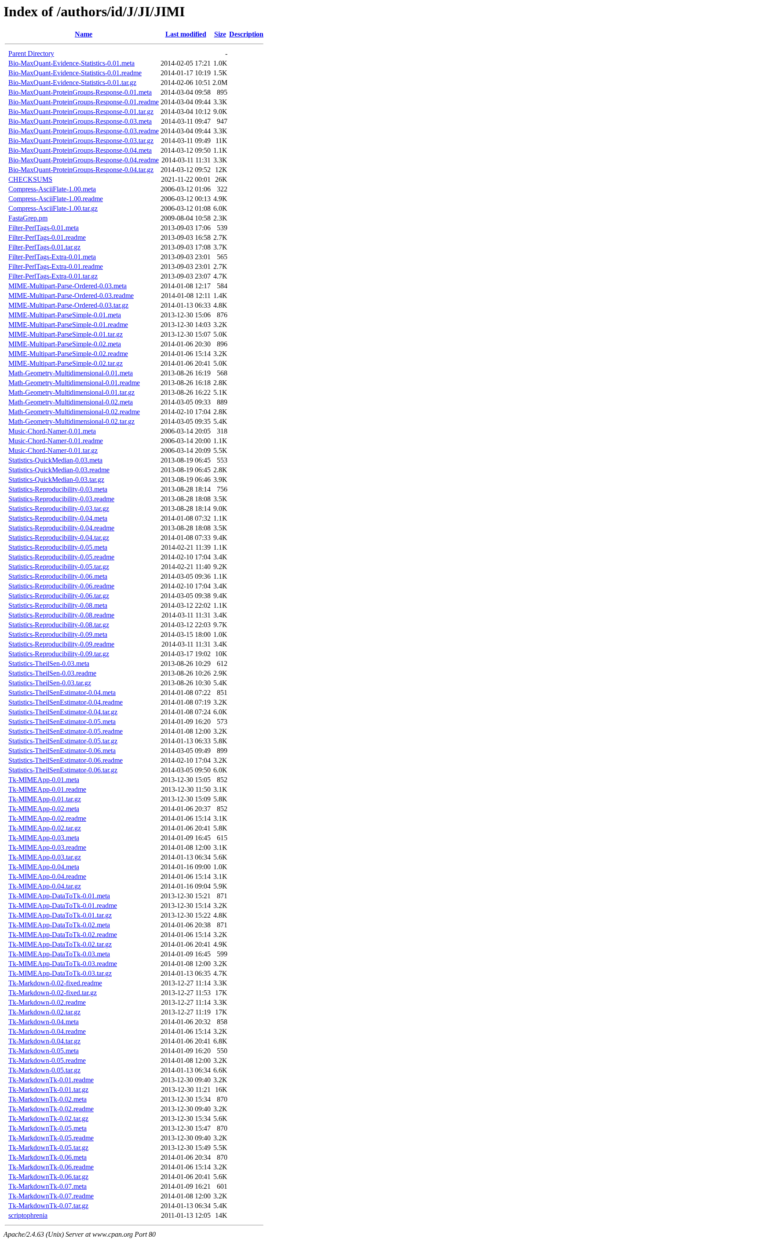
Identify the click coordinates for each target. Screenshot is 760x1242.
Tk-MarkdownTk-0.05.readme (51, 1138)
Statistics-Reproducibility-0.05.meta (57, 547)
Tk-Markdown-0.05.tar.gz (44, 1070)
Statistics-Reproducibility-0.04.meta (57, 518)
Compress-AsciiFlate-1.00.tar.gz (53, 208)
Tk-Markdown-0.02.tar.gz (44, 1012)
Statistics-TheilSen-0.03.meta (48, 663)
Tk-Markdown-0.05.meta (43, 1051)
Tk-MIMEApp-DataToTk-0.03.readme (62, 963)
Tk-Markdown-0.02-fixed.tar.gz (52, 992)
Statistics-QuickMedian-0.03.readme (59, 470)
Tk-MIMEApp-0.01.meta (43, 779)
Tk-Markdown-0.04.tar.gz (44, 1041)
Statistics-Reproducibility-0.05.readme (61, 557)
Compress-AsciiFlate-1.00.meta (52, 189)
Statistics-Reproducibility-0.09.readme (61, 644)
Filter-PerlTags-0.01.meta (43, 227)
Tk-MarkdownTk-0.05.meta (47, 1128)
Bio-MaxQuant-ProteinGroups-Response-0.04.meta (80, 150)
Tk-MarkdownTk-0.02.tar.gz (48, 1118)
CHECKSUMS (30, 179)
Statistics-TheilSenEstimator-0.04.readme (65, 702)
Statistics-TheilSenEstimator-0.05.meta (62, 721)
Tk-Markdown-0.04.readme (47, 1031)
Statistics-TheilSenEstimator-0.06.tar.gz (62, 770)
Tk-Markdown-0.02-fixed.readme (55, 983)
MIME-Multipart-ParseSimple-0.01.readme (68, 324)
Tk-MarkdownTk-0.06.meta (47, 1157)
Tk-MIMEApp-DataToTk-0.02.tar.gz (60, 944)
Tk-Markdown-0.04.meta (43, 1021)
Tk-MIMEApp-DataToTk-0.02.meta (59, 925)
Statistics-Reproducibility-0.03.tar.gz (58, 508)
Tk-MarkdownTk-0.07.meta (47, 1186)
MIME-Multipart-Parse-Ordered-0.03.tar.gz (68, 305)
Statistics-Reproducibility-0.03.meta (57, 489)
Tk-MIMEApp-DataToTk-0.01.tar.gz (60, 915)
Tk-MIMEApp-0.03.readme (47, 847)
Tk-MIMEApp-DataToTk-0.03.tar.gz (60, 973)
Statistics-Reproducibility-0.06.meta (57, 576)
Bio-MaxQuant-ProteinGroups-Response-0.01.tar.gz (80, 111)
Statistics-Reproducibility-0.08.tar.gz (58, 624)
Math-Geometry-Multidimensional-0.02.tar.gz (71, 421)
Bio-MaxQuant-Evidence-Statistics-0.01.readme (75, 73)
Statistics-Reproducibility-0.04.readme (61, 528)
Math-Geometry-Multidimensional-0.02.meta (70, 402)
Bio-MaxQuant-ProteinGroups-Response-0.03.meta (80, 121)
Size (220, 34)
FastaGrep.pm (28, 218)
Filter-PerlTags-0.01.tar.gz (44, 247)
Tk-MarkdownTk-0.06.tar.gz (48, 1176)
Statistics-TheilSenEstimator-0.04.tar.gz (62, 712)
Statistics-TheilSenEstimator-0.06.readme (65, 760)
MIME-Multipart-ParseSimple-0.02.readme (68, 353)
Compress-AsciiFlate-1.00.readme (55, 198)
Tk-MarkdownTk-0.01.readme (51, 1080)
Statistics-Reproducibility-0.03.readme (61, 499)
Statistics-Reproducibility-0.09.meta (57, 634)
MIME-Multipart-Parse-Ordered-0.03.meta (67, 286)
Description (246, 34)
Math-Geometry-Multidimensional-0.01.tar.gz (71, 392)
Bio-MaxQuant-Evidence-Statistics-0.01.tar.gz (72, 82)
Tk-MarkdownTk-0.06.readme (51, 1167)
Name (83, 34)
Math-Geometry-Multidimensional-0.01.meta (70, 373)
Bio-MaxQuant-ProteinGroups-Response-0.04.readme (83, 160)
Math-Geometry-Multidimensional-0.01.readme (74, 382)
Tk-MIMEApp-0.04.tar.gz (44, 886)
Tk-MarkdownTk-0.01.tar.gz (48, 1089)
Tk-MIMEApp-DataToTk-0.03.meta (59, 954)
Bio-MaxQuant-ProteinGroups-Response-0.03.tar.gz (80, 140)
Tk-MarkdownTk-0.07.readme (51, 1196)
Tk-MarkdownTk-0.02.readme (51, 1109)
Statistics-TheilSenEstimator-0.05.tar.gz (62, 741)
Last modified (185, 34)
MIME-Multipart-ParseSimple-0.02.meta (64, 344)
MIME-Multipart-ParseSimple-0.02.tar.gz (65, 363)
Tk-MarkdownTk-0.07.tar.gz (48, 1205)
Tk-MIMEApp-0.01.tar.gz (44, 799)
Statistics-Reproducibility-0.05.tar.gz (58, 566)
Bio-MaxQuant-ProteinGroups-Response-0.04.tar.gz (80, 169)
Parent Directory (31, 53)
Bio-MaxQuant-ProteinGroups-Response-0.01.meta (80, 92)
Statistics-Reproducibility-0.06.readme (61, 586)
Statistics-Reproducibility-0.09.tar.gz (58, 654)
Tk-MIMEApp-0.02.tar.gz (44, 828)
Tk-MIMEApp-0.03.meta (43, 837)
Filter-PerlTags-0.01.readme (47, 237)
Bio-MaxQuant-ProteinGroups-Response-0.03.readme (83, 131)
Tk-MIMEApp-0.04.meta (43, 867)
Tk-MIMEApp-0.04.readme (47, 876)
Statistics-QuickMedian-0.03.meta (55, 460)
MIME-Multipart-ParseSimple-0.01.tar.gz (65, 334)
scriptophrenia (28, 1215)
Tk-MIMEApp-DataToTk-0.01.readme (62, 905)
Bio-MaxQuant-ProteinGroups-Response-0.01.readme (83, 102)
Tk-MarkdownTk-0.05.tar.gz (48, 1147)
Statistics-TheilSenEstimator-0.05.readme (65, 731)
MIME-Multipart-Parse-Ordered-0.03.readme (71, 295)
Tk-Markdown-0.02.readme (47, 1002)
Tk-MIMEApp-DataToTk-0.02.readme (62, 934)
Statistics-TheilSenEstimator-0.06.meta (62, 750)
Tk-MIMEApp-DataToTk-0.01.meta (59, 896)
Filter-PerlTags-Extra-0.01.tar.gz (53, 276)
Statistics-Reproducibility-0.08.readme (61, 615)
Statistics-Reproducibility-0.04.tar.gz (58, 537)
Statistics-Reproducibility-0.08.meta (57, 605)
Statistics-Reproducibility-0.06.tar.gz (58, 595)
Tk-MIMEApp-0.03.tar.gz (44, 857)
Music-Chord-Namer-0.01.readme (55, 441)
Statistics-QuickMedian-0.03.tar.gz (56, 479)
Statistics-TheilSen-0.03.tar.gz (49, 683)
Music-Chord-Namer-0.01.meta (52, 431)
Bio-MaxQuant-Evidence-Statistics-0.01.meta (71, 63)
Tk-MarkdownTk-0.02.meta (47, 1099)
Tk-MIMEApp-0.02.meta (43, 808)
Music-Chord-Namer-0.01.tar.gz (53, 450)
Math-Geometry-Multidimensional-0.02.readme (74, 411)
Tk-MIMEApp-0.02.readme (47, 818)
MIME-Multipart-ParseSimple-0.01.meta (64, 315)
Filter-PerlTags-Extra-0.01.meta (52, 257)
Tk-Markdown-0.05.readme (47, 1060)
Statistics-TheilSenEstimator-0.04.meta (62, 692)
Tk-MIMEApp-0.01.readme (47, 789)
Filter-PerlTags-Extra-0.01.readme (55, 266)
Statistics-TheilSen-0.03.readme (52, 673)
